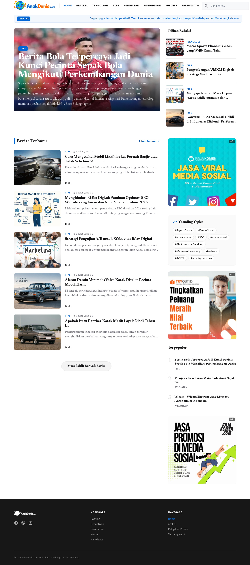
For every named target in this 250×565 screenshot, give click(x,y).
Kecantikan (97, 524)
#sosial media (183, 237)
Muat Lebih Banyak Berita (86, 366)
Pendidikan (152, 5)
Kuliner (171, 5)
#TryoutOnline (183, 230)
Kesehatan (131, 5)
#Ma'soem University (187, 251)
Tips (116, 5)
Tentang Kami (176, 534)
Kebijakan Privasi (178, 529)
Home (68, 5)
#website (211, 251)
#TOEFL (180, 258)
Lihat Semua (149, 141)
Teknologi (100, 5)
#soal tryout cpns (201, 258)
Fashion (95, 519)
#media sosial (218, 237)
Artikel (82, 5)
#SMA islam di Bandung (189, 244)
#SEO (201, 237)
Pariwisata (190, 5)
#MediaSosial (206, 230)
